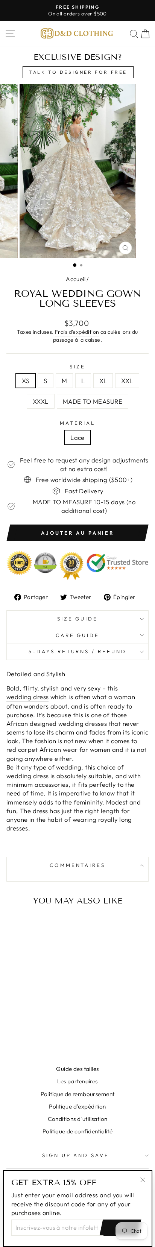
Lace (77, 437)
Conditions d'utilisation (78, 1118)
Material (77, 423)
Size (77, 366)
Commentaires (78, 865)
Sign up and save (75, 1155)
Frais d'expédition (77, 331)
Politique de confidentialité (78, 1131)
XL (103, 381)
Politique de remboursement (78, 1094)
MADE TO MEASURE (92, 401)
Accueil (75, 279)
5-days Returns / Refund (77, 651)
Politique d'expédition (77, 1106)
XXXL (41, 401)
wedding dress (27, 697)
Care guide (78, 635)
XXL (127, 381)
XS (25, 381)
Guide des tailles (77, 1068)
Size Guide (77, 619)
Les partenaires (77, 1081)
